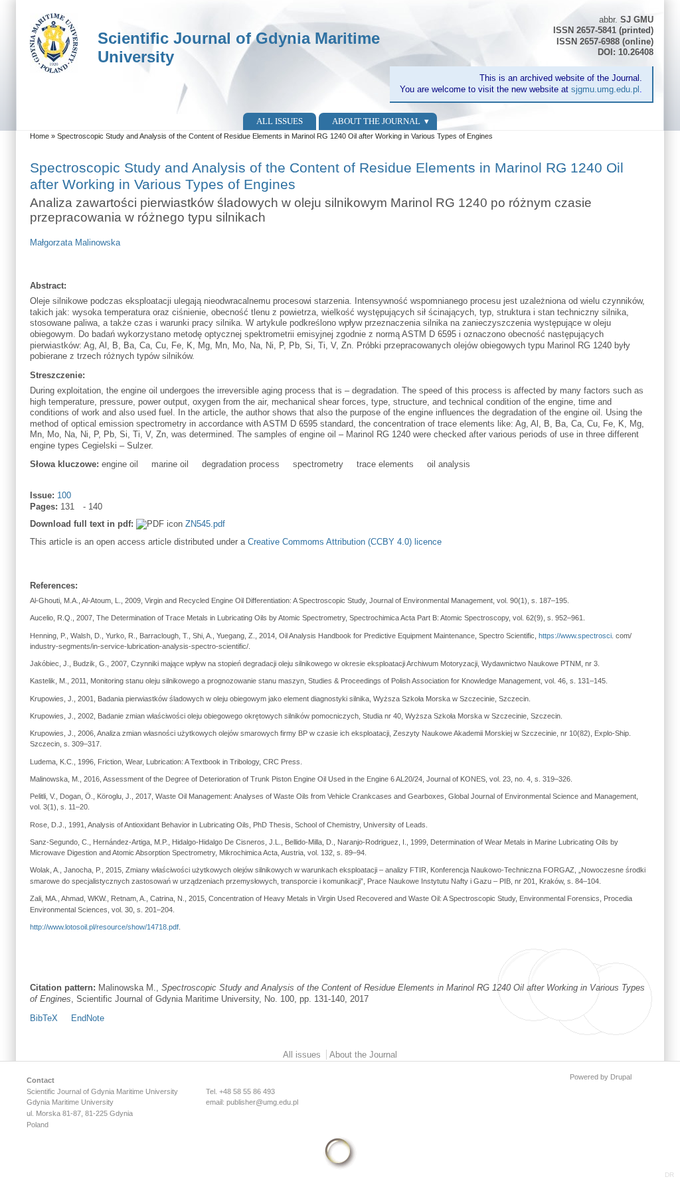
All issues (279, 121)
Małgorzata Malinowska (75, 242)
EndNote (87, 1018)
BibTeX (44, 1018)
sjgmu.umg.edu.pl (605, 89)
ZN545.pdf (205, 524)
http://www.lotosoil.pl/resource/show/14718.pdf (104, 927)
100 (64, 495)
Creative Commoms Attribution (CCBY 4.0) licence (345, 542)
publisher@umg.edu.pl (262, 1102)
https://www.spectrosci (575, 636)
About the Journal (376, 121)
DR (669, 1174)
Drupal (621, 1077)
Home (39, 136)
